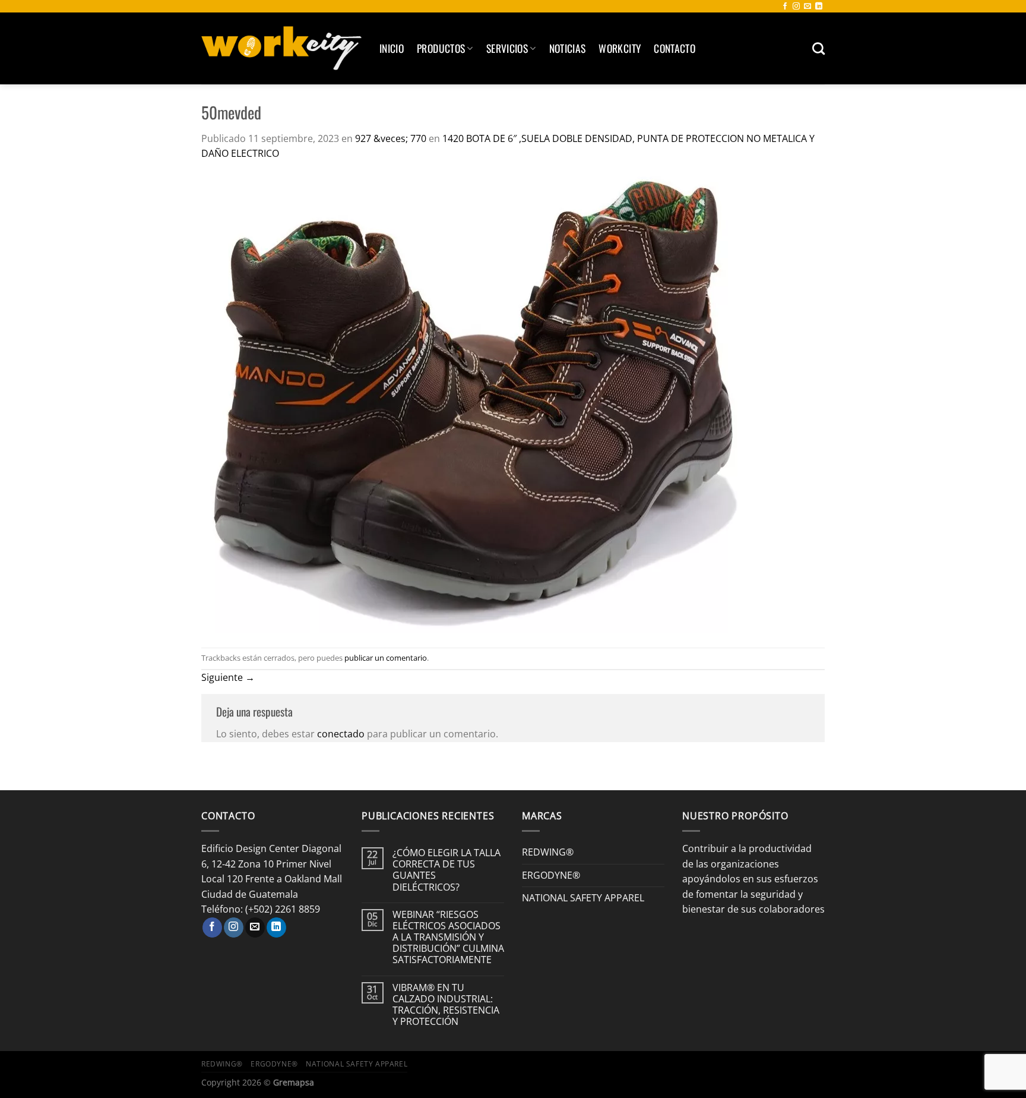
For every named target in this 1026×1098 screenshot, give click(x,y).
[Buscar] (818, 48)
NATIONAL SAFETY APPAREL (583, 897)
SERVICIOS (507, 48)
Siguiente (228, 677)
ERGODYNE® (551, 875)
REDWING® (548, 852)
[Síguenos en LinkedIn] (818, 6)
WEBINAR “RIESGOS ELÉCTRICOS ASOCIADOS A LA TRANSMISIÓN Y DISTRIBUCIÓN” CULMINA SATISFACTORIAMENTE (448, 937)
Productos (441, 48)
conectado (341, 733)
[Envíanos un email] (807, 6)
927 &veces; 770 (390, 138)
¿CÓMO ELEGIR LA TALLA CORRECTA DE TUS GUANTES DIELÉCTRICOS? (446, 870)
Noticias (567, 48)
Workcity (619, 48)
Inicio (391, 48)
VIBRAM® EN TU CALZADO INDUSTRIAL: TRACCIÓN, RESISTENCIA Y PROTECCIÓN (445, 1005)
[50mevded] (476, 403)
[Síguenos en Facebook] (784, 6)
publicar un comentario (385, 657)
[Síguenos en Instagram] (796, 6)
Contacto (674, 48)
